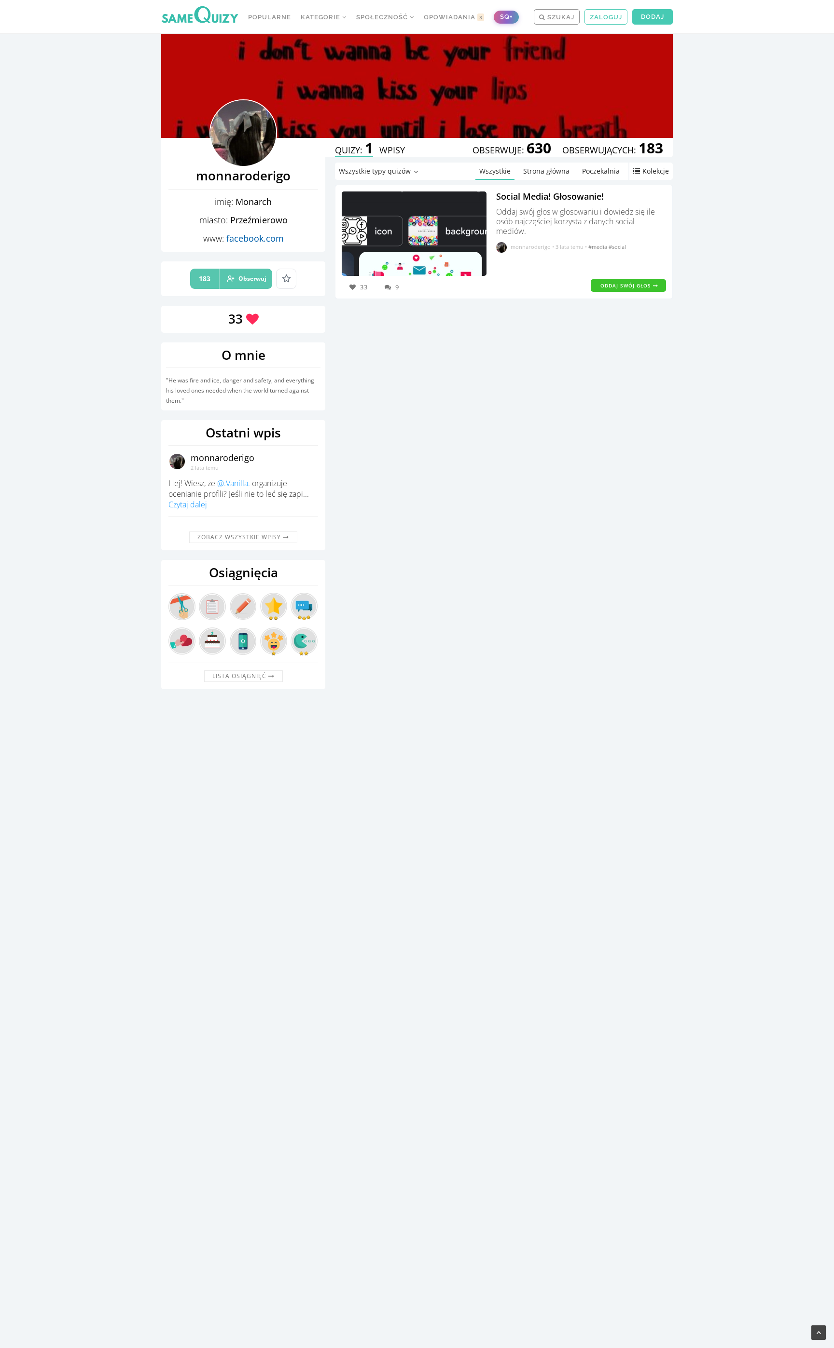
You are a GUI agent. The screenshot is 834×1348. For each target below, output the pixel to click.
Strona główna (546, 171)
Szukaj (559, 17)
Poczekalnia (601, 171)
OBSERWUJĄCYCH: (612, 150)
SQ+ (506, 16)
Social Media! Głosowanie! (550, 196)
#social (617, 246)
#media (598, 246)
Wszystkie (495, 171)
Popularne (269, 17)
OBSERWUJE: (512, 150)
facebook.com (255, 238)
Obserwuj (232, 278)
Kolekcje (655, 171)
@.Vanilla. (233, 483)
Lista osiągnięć (240, 676)
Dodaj (652, 16)
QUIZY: (354, 150)
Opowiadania (453, 17)
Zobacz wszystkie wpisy (240, 537)
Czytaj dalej (187, 504)
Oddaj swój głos (626, 285)
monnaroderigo (222, 457)
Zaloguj (606, 17)
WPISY (392, 150)
